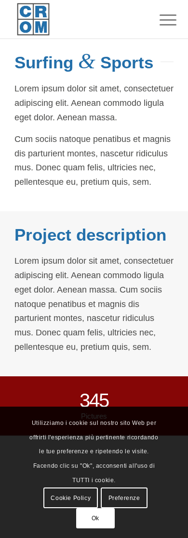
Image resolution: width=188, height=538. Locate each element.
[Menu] (160, 20)
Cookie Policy (71, 498)
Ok (95, 518)
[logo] (78, 19)
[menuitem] (160, 20)
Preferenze (124, 498)
